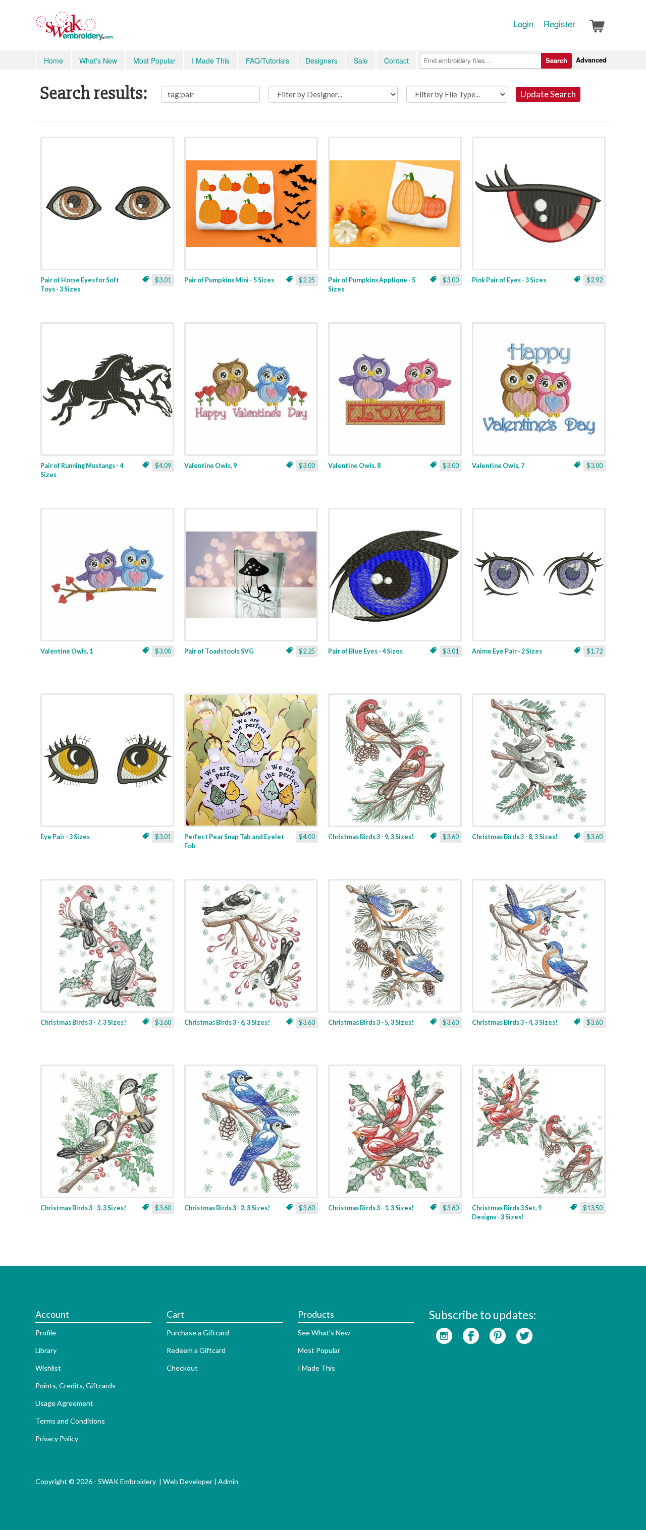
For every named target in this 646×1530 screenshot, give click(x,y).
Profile (45, 1332)
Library (46, 1350)
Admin (228, 1481)
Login (523, 24)
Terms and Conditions (70, 1421)
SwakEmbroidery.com (111, 30)
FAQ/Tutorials (267, 60)
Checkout (182, 1368)
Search (556, 60)
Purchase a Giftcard (198, 1332)
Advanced (591, 60)
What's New (98, 60)
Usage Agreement (64, 1403)
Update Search (548, 94)
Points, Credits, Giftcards (75, 1385)
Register (559, 24)
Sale (361, 60)
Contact (396, 60)
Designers (321, 60)
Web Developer (187, 1481)
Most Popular (154, 60)
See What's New (324, 1332)
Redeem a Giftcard (196, 1350)
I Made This (211, 60)
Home (53, 60)
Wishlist (48, 1368)
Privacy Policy (56, 1438)
